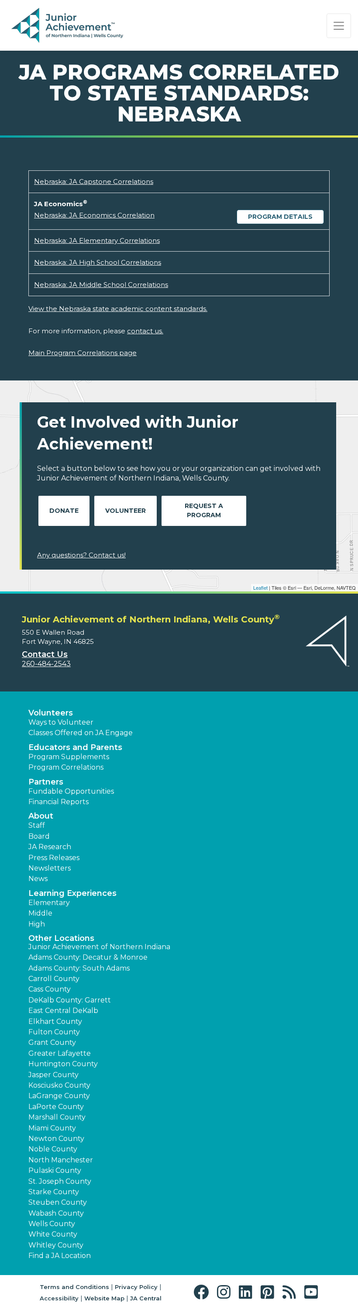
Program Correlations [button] (65, 767)
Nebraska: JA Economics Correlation (94, 215)
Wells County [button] (51, 1224)
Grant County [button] (52, 1042)
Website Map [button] (104, 1298)
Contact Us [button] (45, 654)
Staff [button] (36, 825)
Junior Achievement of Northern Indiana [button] (99, 947)
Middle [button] (40, 913)
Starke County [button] (53, 1192)
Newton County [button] (56, 1138)
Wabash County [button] (56, 1213)
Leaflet (260, 587)
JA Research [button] (49, 847)
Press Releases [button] (53, 858)
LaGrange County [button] (59, 1096)
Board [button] (39, 836)
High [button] (36, 924)
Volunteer (125, 511)
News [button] (38, 878)
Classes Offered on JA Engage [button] (80, 733)
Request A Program (204, 510)
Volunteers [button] (50, 713)
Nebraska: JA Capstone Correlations (93, 181)
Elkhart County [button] (55, 1021)
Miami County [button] (52, 1128)
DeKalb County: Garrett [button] (69, 1000)
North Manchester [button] (60, 1160)
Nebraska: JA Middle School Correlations (101, 284)
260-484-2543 (46, 664)
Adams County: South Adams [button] (79, 968)
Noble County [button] (52, 1149)
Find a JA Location (59, 1255)
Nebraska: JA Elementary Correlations (97, 240)
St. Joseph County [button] (59, 1181)
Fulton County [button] (54, 1032)
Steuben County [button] (57, 1202)
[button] (203, 1292)
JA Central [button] (146, 1298)
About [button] (40, 816)
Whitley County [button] (55, 1245)
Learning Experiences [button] (72, 893)
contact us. (145, 331)
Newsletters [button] (49, 868)
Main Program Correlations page (82, 353)
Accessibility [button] (59, 1298)
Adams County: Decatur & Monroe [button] (88, 957)
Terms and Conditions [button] (74, 1286)
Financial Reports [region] (58, 802)
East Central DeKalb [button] (63, 1010)
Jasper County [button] (53, 1075)
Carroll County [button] (53, 979)
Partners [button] (45, 782)
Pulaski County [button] (54, 1170)
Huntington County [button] (63, 1064)
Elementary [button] (49, 903)
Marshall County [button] (57, 1117)
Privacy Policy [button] (136, 1286)
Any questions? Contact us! (81, 555)
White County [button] (52, 1234)
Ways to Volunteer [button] (60, 722)
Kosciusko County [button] (59, 1085)
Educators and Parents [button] (75, 747)
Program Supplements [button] (68, 757)
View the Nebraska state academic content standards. (117, 308)
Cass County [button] (49, 989)
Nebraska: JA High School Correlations (97, 262)
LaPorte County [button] (56, 1107)
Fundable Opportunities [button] (71, 791)
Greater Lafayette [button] (59, 1053)
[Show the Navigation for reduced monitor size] (339, 26)
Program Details (280, 217)
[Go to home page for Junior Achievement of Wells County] (67, 25)
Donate (64, 511)
